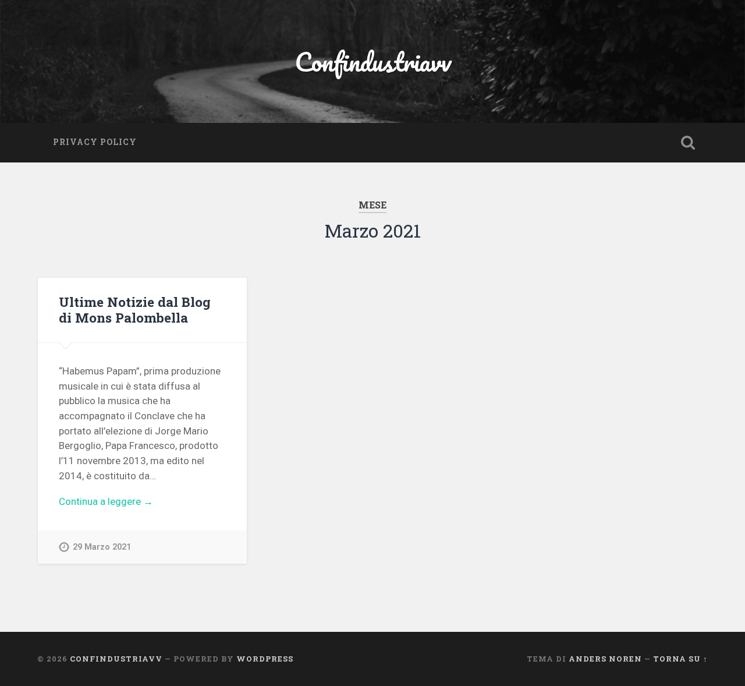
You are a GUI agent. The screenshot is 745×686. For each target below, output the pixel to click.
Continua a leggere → (106, 501)
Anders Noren (605, 658)
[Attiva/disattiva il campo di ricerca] (688, 142)
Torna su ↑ (680, 658)
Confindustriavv (373, 61)
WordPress (264, 658)
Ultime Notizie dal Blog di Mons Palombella (135, 309)
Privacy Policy (95, 142)
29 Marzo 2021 (102, 547)
